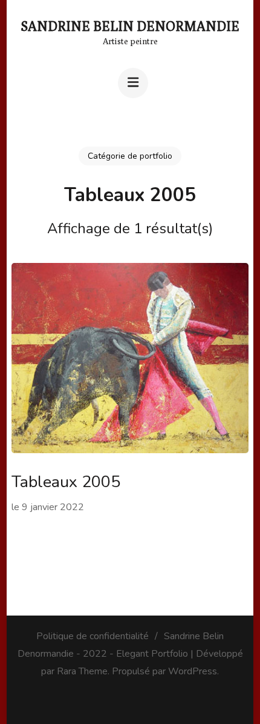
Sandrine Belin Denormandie (130, 26)
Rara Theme (82, 671)
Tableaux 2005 (65, 482)
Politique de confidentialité (92, 636)
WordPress (192, 671)
